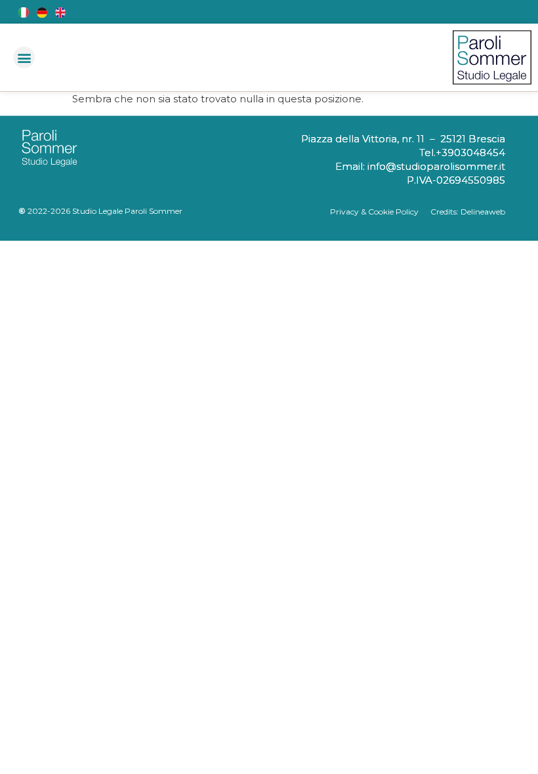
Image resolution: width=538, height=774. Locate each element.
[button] (24, 57)
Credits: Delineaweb (467, 211)
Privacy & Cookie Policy (380, 211)
